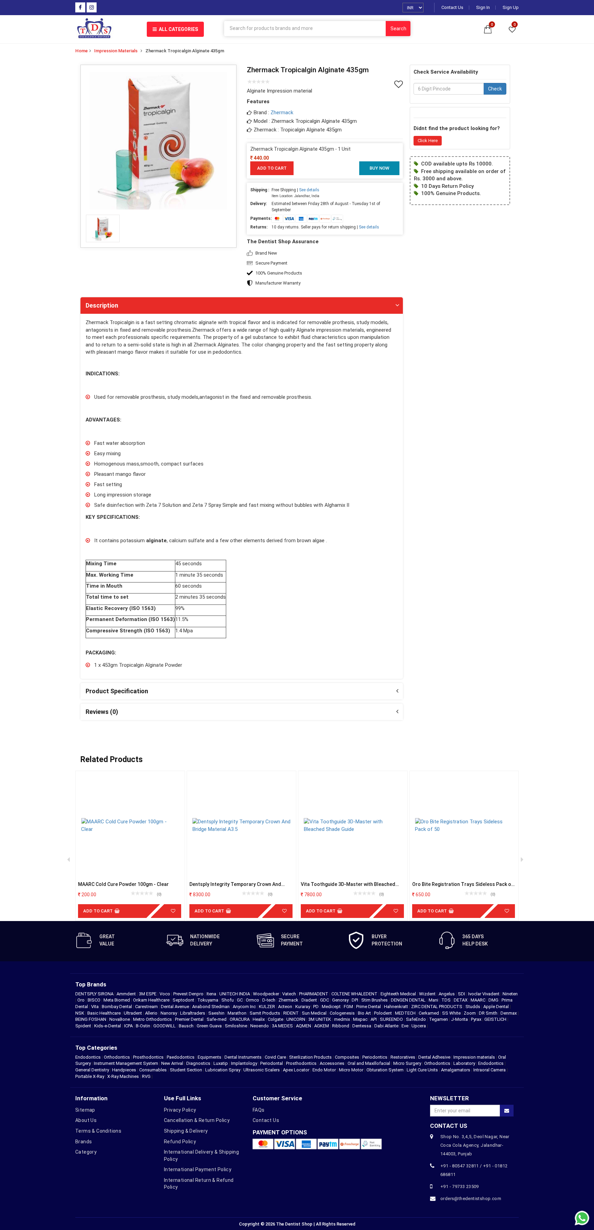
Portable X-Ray (89, 1076)
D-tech (269, 1000)
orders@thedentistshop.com (470, 1198)
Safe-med (217, 1019)
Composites (347, 1057)
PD (316, 1006)
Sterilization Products (310, 1057)
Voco (165, 993)
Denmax (509, 1013)
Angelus (447, 993)
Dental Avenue (175, 1006)
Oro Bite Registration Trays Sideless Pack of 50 (462, 884)
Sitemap (85, 1110)
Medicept (332, 1006)
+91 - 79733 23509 (459, 1186)
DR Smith (488, 1013)
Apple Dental (496, 1006)
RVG (146, 1076)
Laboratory (464, 1063)
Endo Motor (324, 1069)
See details (309, 190)
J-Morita (460, 1019)
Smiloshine (236, 1025)
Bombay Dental (117, 1006)
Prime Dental (369, 1006)
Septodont (184, 1000)
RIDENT (291, 1013)
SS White (452, 1013)
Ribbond (341, 1025)
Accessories (332, 1063)
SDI (462, 993)
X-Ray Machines (123, 1076)
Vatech (289, 993)
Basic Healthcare (104, 1013)
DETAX (461, 1000)
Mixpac (360, 1019)
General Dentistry (92, 1069)
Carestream (147, 1006)
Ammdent (127, 993)
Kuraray (303, 1006)
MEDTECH (406, 1013)
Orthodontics (117, 1057)
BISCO (94, 1000)
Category (86, 1152)
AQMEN (304, 1025)
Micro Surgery (407, 1063)
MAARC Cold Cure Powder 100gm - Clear (123, 884)
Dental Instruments (243, 1057)
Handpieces (124, 1069)
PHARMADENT (314, 993)
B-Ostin (143, 1025)
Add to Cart (272, 168)
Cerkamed (429, 1013)
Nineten (510, 993)
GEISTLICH (495, 1019)
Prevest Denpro (189, 993)
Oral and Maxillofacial (369, 1063)
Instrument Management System (126, 1063)
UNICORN (296, 1019)
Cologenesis (343, 1013)
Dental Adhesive (434, 1057)
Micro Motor (351, 1069)
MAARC (478, 1000)
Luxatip (220, 1063)
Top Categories (96, 1047)
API (374, 1019)
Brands (83, 1141)
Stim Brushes (375, 1000)
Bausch (187, 1025)
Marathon (238, 1013)
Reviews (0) (102, 711)
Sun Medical (315, 1013)
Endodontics (88, 1057)
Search (398, 28)
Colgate (276, 1019)
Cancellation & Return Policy (197, 1120)
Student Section (186, 1069)
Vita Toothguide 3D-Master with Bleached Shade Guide (348, 884)
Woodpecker (266, 993)
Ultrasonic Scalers (261, 1069)
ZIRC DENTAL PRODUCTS (437, 1006)
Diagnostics (198, 1063)
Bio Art (365, 1013)
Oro (81, 1000)
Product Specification (117, 691)
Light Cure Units (422, 1069)
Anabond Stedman (211, 1006)
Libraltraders (193, 1013)
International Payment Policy (197, 1169)
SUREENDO (392, 1019)
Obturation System (385, 1069)
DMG (493, 1000)
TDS (446, 1000)
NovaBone (120, 1019)
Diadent (309, 1000)
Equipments (209, 1057)
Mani (434, 1000)
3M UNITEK (320, 1019)
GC (240, 1000)
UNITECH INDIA (235, 993)
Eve (405, 1025)
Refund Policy (180, 1141)
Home (81, 50)
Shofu (228, 1000)
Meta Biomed (117, 1000)
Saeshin (217, 1013)
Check (495, 89)
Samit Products (265, 1013)
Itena (212, 993)
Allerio (151, 1013)
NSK (80, 1013)
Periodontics (374, 1057)
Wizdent (428, 993)
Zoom (470, 1013)
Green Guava (210, 1025)
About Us (86, 1120)
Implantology (244, 1063)
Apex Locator (296, 1069)
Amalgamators (455, 1069)
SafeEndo (416, 1019)
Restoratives (402, 1057)
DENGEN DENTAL (409, 1000)
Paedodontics (181, 1057)
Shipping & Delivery (186, 1131)
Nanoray (169, 1013)
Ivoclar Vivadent (484, 993)
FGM (349, 1006)
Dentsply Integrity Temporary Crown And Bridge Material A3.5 (235, 884)
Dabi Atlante (386, 1025)
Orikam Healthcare (151, 1000)
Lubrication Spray (222, 1069)
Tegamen (439, 1019)
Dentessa (362, 1025)
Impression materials (116, 50)
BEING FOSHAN (91, 1019)
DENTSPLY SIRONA (94, 993)
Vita (95, 1006)
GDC (325, 1000)
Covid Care (275, 1057)
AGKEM (322, 1025)
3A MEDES (283, 1025)
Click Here (428, 140)
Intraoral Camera (489, 1069)
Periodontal (271, 1063)
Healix (259, 1019)
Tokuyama (208, 1000)
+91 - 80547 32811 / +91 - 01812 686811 (473, 1170)
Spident (83, 1025)
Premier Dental (190, 1019)
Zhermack (282, 112)
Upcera (419, 1025)
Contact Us (452, 8)
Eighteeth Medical (399, 993)
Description (102, 305)
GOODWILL (165, 1025)
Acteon (285, 1006)
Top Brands (90, 984)
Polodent (383, 1013)
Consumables (153, 1069)
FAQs (259, 1110)
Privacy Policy (180, 1110)
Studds (473, 1006)
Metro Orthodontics (153, 1019)
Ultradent (133, 1013)
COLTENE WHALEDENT (354, 993)
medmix (342, 1019)
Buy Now (379, 168)
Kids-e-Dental (108, 1025)
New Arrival (172, 1063)
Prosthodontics (148, 1057)
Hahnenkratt (396, 1006)
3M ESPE (148, 993)
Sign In (483, 8)
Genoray (341, 1000)
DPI (355, 1000)
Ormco (253, 1000)
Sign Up (511, 8)
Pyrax (476, 1019)
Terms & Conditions (98, 1131)
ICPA (129, 1025)
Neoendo (260, 1025)
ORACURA (240, 1019)
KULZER (267, 1006)
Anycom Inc (245, 1006)
